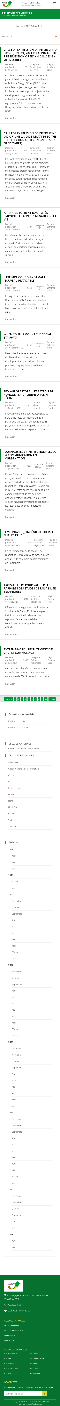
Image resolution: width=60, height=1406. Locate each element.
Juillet (14, 926)
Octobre (16, 907)
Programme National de (31, 4)
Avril (14, 868)
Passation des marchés (19, 15)
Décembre (17, 1048)
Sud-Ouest (13, 826)
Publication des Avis (17, 721)
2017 (11, 1189)
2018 (11, 1112)
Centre (11, 775)
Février (15, 881)
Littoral (11, 794)
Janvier (15, 888)
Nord (10, 800)
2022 (11, 875)
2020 (11, 965)
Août (14, 855)
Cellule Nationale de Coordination (23, 748)
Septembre (17, 913)
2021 (11, 894)
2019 (11, 1042)
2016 (11, 1234)
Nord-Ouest (13, 807)
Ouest (11, 813)
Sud (10, 820)
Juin (13, 933)
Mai (13, 862)
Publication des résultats (19, 727)
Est (9, 781)
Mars (14, 945)
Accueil (8, 15)
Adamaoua (13, 762)
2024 (11, 849)
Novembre (16, 901)
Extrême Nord (14, 788)
